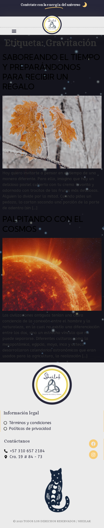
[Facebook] (93, 443)
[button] (14, 31)
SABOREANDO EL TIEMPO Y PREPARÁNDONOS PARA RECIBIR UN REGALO (51, 71)
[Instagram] (93, 454)
